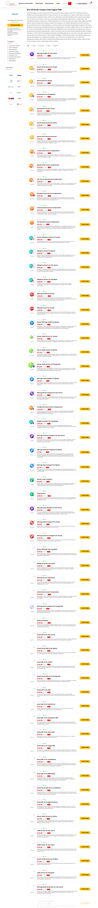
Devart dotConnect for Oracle (47, 67)
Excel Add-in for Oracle (44, 901)
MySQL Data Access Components (48, 165)
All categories (12, 60)
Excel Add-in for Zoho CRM (46, 732)
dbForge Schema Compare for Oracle (49, 535)
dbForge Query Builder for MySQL (48, 378)
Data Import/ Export (14, 51)
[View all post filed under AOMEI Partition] (19, 81)
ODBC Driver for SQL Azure (46, 845)
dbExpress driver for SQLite (46, 563)
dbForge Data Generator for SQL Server (50, 887)
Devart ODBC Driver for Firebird (47, 859)
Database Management (15, 53)
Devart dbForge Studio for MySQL (48, 322)
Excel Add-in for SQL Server (46, 635)
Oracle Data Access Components (48, 151)
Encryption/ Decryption (15, 57)
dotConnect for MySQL (44, 81)
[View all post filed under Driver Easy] (11, 81)
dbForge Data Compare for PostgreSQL (50, 606)
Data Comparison (13, 47)
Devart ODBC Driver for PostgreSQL (48, 364)
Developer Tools (13, 55)
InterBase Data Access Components (49, 193)
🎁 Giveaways (49, 3)
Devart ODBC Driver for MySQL (47, 350)
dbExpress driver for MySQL (46, 251)
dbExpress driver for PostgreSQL (47, 421)
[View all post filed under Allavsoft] (19, 75)
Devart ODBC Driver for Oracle (47, 336)
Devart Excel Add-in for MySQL (47, 648)
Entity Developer (42, 620)
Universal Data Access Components (49, 208)
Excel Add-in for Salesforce (46, 704)
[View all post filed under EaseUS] (19, 86)
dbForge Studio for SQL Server (47, 53)
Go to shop (16, 25)
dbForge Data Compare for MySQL (48, 465)
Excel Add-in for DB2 (44, 690)
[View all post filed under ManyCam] (19, 92)
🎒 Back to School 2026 (26, 3)
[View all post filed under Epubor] (11, 92)
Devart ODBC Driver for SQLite (47, 816)
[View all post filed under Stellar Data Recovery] (19, 98)
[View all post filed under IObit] (11, 75)
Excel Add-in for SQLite (44, 662)
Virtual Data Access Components (48, 222)
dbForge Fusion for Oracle (45, 308)
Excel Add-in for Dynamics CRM (47, 718)
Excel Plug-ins (12, 59)
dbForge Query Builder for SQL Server (49, 508)
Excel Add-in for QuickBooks (46, 759)
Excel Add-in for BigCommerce (47, 802)
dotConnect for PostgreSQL (46, 94)
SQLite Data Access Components (48, 592)
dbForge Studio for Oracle (45, 293)
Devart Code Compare (44, 479)
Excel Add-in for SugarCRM (46, 746)
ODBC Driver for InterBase (45, 873)
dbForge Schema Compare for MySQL (49, 450)
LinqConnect (41, 493)
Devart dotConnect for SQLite (47, 123)
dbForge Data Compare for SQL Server (50, 393)
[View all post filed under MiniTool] (11, 98)
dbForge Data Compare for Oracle (48, 522)
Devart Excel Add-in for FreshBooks (49, 788)
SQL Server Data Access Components (49, 179)
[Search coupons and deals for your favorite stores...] (69, 3)
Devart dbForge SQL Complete (47, 549)
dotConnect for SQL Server (46, 108)
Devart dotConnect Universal (47, 136)
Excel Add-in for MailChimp (46, 774)
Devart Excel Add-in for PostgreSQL (49, 676)
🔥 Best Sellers (39, 3)
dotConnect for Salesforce (46, 578)
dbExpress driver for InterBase (47, 279)
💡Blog (57, 3)
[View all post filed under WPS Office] (19, 104)
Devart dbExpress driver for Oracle (48, 237)
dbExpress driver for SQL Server (47, 265)
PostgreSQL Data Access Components (49, 407)
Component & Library (14, 45)
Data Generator (13, 49)
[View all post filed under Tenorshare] (11, 104)
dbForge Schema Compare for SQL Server (51, 435)
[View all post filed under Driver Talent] (11, 86)
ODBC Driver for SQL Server (46, 830)
